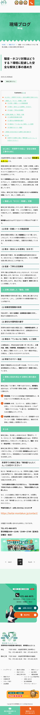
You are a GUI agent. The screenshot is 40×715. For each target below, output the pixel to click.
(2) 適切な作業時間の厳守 (15, 120)
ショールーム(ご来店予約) (31, 677)
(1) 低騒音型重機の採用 (14, 117)
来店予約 (27, 615)
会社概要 (6, 684)
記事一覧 (20, 562)
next (10, 562)
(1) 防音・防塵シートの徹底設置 (17, 103)
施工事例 (34, 672)
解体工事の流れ (21, 674)
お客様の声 (6, 679)
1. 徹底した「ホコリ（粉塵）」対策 (15, 101)
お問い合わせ (27, 608)
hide (23, 93)
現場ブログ (6, 677)
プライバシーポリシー (30, 684)
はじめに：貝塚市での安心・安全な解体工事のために (21, 97)
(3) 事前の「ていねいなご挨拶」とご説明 (20, 124)
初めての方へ (21, 672)
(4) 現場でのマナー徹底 (14, 127)
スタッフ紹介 (7, 681)
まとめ (7, 135)
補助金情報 (34, 674)
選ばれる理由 (21, 670)
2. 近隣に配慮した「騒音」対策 (14, 114)
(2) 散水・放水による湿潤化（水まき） (19, 107)
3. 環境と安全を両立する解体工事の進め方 (18, 132)
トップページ (7, 670)
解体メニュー (35, 670)
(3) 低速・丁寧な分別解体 (15, 110)
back (30, 562)
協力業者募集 (28, 681)
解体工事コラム (10, 81)
